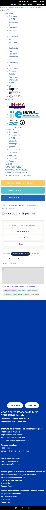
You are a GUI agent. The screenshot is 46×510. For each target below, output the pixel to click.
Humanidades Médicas (10, 290)
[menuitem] (8, 13)
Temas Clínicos (35, 294)
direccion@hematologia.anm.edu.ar (15, 441)
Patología (26, 294)
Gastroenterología (32, 290)
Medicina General (17, 294)
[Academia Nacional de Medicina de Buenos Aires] (21, 7)
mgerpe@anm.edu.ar (9, 461)
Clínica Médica (21, 290)
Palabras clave (31, 205)
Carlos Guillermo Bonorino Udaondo (19, 287)
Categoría (23, 244)
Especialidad (23, 238)
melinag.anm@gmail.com (11, 464)
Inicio (3, 205)
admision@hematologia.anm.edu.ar (15, 451)
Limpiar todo (35, 253)
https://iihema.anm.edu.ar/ (11, 435)
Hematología (7, 294)
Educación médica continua (16, 205)
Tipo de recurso (23, 231)
